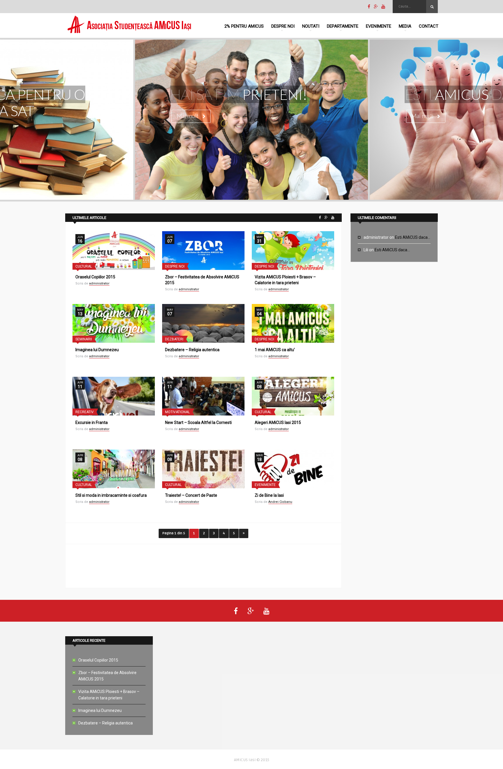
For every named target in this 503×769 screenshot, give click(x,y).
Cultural (83, 266)
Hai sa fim (238, 94)
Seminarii (83, 339)
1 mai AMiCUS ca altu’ (275, 349)
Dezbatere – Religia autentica (192, 349)
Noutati (310, 26)
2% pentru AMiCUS (244, 26)
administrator (99, 283)
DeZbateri (174, 339)
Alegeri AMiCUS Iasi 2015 (278, 422)
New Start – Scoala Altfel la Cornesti (198, 422)
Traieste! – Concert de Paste (191, 495)
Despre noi (283, 26)
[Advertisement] (203, 566)
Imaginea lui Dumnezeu (97, 349)
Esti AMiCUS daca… (412, 237)
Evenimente (378, 26)
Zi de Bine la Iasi (269, 495)
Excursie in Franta (91, 422)
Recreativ (84, 412)
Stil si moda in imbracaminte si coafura (111, 495)
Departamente (342, 26)
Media (405, 26)
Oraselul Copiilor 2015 (95, 277)
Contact (428, 26)
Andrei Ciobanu (280, 502)
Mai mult (188, 115)
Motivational (177, 412)
